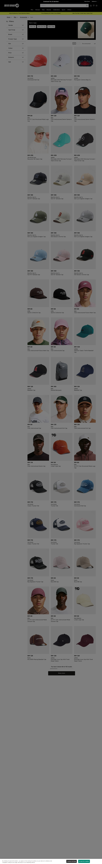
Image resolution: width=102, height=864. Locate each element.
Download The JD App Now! (51, 1)
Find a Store (87, 1)
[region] (51, 861)
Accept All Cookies (84, 861)
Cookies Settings (71, 861)
